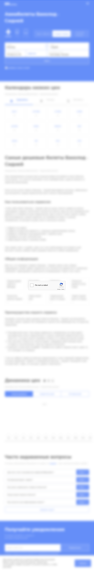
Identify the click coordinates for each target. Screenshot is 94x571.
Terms (62, 289)
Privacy (58, 289)
